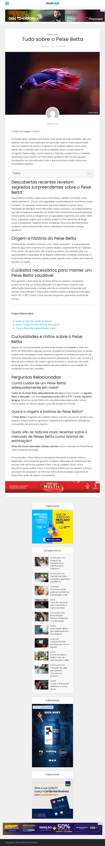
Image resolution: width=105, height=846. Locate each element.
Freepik (36, 131)
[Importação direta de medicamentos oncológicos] (42, 629)
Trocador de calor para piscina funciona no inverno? (58, 671)
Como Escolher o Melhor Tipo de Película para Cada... (60, 657)
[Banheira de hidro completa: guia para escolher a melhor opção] (42, 577)
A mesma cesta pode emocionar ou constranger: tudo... (59, 592)
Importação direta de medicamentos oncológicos (59, 631)
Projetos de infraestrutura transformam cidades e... (57, 564)
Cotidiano (54, 586)
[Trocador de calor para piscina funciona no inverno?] (42, 669)
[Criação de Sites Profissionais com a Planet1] (42, 643)
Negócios (54, 639)
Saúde (53, 625)
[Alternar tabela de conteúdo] (87, 173)
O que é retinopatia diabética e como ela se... (59, 686)
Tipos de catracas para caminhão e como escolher (59, 605)
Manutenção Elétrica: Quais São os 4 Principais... (59, 618)
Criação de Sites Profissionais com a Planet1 (59, 644)
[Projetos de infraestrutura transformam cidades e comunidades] (42, 561)
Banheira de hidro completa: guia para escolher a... (60, 579)
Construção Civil (57, 557)
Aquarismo (52, 34)
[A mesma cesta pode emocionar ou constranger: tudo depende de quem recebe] (42, 590)
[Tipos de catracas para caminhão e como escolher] (42, 603)
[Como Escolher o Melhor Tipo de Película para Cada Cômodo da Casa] (42, 656)
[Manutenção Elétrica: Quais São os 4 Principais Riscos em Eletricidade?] (42, 616)
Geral (52, 599)
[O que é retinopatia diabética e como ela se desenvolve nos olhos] (42, 684)
